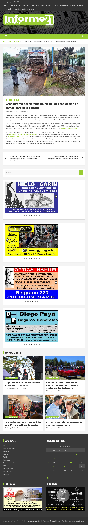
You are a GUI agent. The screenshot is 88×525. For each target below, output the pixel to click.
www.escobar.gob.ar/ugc (69, 128)
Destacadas (41, 5)
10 (48, 462)
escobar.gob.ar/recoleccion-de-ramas (22, 134)
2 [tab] (26, 215)
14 (71, 462)
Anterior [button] (7, 196)
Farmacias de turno (15, 5)
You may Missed (13, 353)
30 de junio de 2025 (12, 112)
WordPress (80, 521)
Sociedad (8, 9)
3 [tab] (29, 215)
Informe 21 (24, 112)
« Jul (47, 478)
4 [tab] (31, 215)
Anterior (7, 282)
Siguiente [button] (55, 196)
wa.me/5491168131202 (16, 137)
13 (65, 462)
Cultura (33, 5)
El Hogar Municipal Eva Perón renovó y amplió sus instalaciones (64, 423)
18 (54, 466)
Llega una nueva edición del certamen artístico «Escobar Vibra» (23, 384)
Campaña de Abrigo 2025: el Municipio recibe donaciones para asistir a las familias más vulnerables (24, 158)
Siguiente (55, 282)
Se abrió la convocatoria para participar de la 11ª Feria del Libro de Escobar (23, 423)
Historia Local (52, 5)
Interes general (63, 5)
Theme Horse (55, 521)
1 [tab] (24, 215)
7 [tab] (39, 215)
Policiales (80, 5)
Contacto (32, 9)
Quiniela (6, 451)
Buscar (81, 172)
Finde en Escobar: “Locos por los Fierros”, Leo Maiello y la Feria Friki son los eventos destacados (62, 385)
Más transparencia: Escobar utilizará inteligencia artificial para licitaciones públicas (63, 157)
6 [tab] (36, 215)
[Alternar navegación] (6, 36)
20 (65, 466)
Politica (72, 5)
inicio (5, 5)
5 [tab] (34, 215)
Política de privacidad (19, 9)
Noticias (26, 5)
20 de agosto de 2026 (12, 388)
